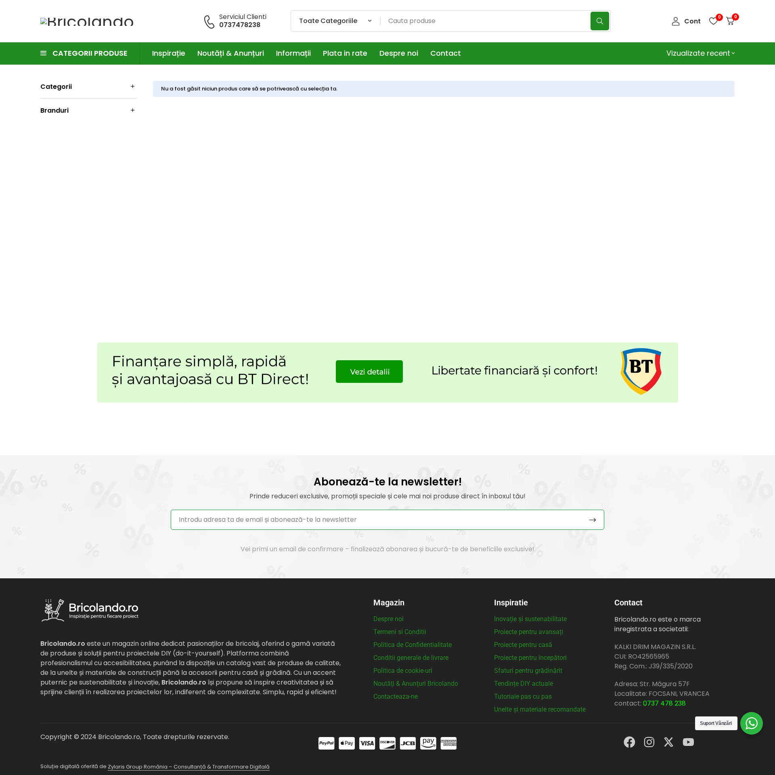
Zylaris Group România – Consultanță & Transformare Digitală (189, 767)
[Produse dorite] (713, 21)
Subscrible (592, 519)
